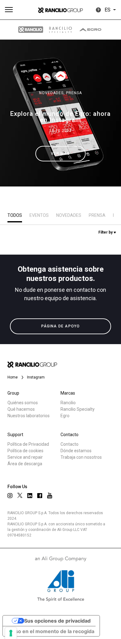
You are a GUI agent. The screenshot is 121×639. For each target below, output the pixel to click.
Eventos (39, 215)
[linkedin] (29, 495)
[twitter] (19, 495)
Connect (24, 233)
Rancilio (68, 402)
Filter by (106, 232)
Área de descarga (24, 463)
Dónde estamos (76, 450)
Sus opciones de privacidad (57, 621)
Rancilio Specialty (77, 409)
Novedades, (52, 93)
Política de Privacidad (28, 444)
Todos (14, 215)
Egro (64, 415)
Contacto (69, 444)
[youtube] (49, 495)
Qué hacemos (21, 409)
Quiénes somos (22, 402)
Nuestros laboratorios (28, 415)
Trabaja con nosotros (81, 457)
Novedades (68, 215)
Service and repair (25, 457)
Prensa (74, 93)
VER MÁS (60, 153)
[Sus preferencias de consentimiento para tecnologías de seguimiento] (11, 633)
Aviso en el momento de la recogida (51, 631)
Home (12, 377)
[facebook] (39, 495)
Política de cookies (25, 450)
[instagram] (9, 495)
